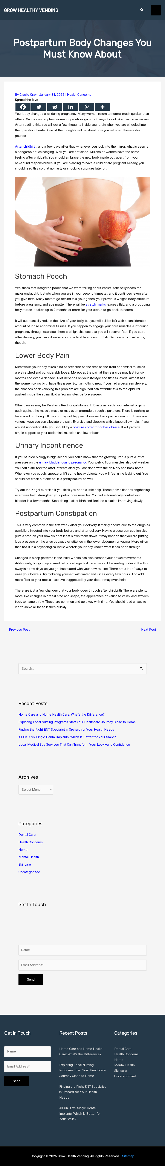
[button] (142, 10)
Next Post (150, 629)
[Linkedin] (70, 107)
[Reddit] (54, 107)
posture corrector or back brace (96, 427)
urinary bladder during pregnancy (62, 462)
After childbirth (26, 146)
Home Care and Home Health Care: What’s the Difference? (61, 714)
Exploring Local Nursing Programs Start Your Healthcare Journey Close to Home (77, 722)
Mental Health (28, 857)
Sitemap (128, 1156)
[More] (102, 107)
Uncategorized (29, 872)
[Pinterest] (86, 107)
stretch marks (96, 304)
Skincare (24, 864)
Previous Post (17, 629)
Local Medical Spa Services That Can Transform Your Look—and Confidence (74, 745)
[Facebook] (23, 107)
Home (23, 850)
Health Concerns (79, 95)
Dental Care (27, 835)
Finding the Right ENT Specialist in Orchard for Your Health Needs (66, 729)
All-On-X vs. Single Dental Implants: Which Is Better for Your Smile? (67, 737)
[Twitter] (38, 107)
